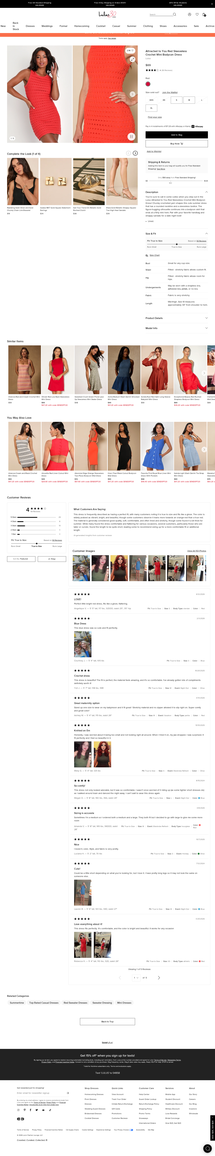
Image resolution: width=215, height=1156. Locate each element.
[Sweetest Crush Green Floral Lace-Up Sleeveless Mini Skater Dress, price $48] (91, 369)
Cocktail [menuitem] (100, 26)
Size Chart (155, 255)
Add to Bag (176, 135)
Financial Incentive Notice (65, 1062)
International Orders (147, 1123)
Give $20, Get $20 (173, 1123)
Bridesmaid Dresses (93, 1114)
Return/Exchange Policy (149, 1104)
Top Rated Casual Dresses (43, 1002)
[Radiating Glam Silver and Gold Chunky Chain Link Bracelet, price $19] (23, 181)
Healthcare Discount (174, 1104)
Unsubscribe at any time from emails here (44, 1105)
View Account (118, 1094)
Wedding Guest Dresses (95, 1109)
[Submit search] (174, 14)
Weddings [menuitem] (47, 26)
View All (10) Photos (196, 551)
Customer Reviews (120, 1118)
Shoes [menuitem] (163, 26)
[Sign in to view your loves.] (197, 14)
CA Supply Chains (72, 1130)
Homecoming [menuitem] (81, 26)
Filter (53, 559)
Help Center (144, 1094)
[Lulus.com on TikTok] (50, 1110)
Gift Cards (116, 1109)
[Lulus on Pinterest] (25, 1110)
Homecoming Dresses (94, 1094)
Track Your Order (119, 1099)
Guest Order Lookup (147, 1099)
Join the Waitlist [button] (170, 92)
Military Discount (172, 1109)
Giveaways (143, 1118)
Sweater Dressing (102, 1002)
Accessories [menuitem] (180, 26)
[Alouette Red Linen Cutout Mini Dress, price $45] (58, 446)
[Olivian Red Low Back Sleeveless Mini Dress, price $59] (58, 369)
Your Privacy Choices (121, 1130)
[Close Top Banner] (212, 4)
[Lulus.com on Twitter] (36, 1110)
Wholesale (193, 1114)
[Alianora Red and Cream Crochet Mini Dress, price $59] (24, 369)
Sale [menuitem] (196, 26)
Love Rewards (171, 1114)
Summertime (17, 1002)
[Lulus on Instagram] (19, 1110)
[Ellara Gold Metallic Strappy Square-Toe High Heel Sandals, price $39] (122, 181)
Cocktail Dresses (92, 1118)
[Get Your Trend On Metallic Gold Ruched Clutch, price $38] (89, 181)
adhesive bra (174, 289)
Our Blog (193, 1104)
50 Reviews (201, 241)
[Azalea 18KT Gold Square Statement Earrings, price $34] (56, 181)
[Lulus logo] (107, 13)
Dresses (88, 1104)
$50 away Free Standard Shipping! (177, 178)
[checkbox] (37, 517)
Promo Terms (144, 1114)
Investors (193, 1109)
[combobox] (21, 559)
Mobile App (170, 1094)
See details (112, 38)
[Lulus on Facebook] (30, 1110)
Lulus (148, 58)
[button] (130, 50)
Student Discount (172, 1099)
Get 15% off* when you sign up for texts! (107, 1055)
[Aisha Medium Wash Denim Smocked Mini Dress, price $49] (124, 369)
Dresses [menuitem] (30, 26)
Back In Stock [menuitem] (16, 26)
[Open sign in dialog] (189, 14)
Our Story (193, 1094)
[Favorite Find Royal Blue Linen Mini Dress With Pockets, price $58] (157, 446)
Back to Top (107, 1021)
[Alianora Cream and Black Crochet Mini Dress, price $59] (24, 446)
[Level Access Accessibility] (21, 1119)
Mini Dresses (124, 1002)
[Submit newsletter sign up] (68, 1093)
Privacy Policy (46, 1062)
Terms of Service (160, 1060)
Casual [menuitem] (116, 26)
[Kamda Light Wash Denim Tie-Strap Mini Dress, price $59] (190, 446)
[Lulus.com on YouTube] (43, 1110)
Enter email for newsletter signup (33, 1093)
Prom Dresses (90, 1099)
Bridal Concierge (172, 1118)
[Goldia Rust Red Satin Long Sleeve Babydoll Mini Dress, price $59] (157, 369)
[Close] (212, 1117)
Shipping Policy (145, 1109)
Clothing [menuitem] (148, 26)
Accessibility (140, 1130)
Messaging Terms (174, 1060)
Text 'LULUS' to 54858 (107, 1073)
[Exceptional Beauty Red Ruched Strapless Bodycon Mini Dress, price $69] (190, 369)
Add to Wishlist (154, 151)
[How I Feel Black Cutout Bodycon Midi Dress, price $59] (124, 446)
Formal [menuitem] (64, 26)
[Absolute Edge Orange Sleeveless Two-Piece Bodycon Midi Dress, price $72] (91, 446)
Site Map (151, 1130)
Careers (192, 1099)
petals (184, 289)
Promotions (117, 1114)
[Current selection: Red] (148, 84)
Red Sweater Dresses (75, 1002)
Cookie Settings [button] (87, 1130)
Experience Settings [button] (103, 1130)
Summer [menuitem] (131, 26)
